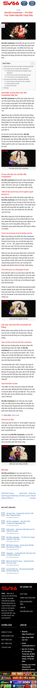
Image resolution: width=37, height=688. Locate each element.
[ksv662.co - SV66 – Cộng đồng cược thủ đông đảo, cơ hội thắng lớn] (11, 3)
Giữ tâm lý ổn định (11, 85)
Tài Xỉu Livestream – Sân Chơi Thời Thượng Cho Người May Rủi (18, 522)
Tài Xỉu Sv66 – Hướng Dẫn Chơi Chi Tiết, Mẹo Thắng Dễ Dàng (19, 514)
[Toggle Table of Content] (31, 63)
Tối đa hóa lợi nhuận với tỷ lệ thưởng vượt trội (19, 75)
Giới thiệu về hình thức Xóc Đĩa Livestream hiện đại (18, 66)
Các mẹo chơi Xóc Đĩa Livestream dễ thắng (16, 79)
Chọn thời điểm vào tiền (13, 83)
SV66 (21, 48)
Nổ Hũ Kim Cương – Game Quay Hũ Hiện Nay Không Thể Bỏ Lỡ (9, 495)
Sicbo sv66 (15, 415)
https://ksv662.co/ (28, 634)
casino (18, 10)
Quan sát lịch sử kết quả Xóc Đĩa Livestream (19, 81)
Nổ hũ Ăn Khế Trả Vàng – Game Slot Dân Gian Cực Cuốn (20, 562)
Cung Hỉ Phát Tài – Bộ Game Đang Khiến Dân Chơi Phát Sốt (20, 570)
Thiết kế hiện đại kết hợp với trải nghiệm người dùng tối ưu (19, 72)
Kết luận (6, 88)
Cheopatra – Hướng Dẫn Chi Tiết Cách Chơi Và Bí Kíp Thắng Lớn (20, 554)
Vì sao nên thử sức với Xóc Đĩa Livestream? (16, 69)
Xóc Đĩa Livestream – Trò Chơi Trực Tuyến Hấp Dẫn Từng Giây (20, 538)
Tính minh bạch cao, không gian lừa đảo (17, 77)
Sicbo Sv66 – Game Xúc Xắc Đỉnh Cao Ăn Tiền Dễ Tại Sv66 (27, 495)
